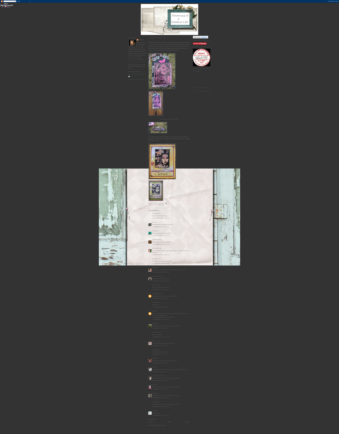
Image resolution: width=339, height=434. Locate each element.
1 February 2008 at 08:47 (160, 307)
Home (169, 422)
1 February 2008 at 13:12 (160, 345)
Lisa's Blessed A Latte (157, 375)
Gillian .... (154, 341)
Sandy (153, 231)
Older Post (187, 422)
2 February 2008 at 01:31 (160, 380)
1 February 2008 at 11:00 (160, 337)
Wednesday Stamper (171, 50)
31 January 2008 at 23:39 (160, 255)
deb (153, 367)
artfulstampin (155, 239)
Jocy (153, 222)
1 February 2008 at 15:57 (160, 354)
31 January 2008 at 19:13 (160, 218)
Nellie (153, 384)
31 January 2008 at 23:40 (160, 263)
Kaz (153, 311)
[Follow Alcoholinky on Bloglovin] (200, 38)
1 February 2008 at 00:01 (160, 272)
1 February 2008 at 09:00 (160, 319)
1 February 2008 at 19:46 (160, 363)
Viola (153, 410)
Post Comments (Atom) (160, 425)
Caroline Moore (156, 293)
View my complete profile (136, 59)
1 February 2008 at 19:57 (160, 372)
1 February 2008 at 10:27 (160, 328)
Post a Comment (152, 419)
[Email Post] (165, 203)
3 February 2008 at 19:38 (160, 406)
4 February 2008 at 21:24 (160, 415)
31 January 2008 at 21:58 (160, 235)
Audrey (154, 267)
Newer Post (151, 422)
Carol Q (141, 39)
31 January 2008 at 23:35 (160, 244)
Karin (153, 358)
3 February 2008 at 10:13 (160, 389)
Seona (153, 393)
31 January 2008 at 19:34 (160, 227)
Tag (162, 204)
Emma (153, 323)
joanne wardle (155, 248)
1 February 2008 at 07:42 (160, 281)
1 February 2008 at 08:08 (160, 289)
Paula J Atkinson (156, 276)
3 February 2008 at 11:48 (160, 398)
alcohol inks (157, 204)
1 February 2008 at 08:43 (160, 298)
